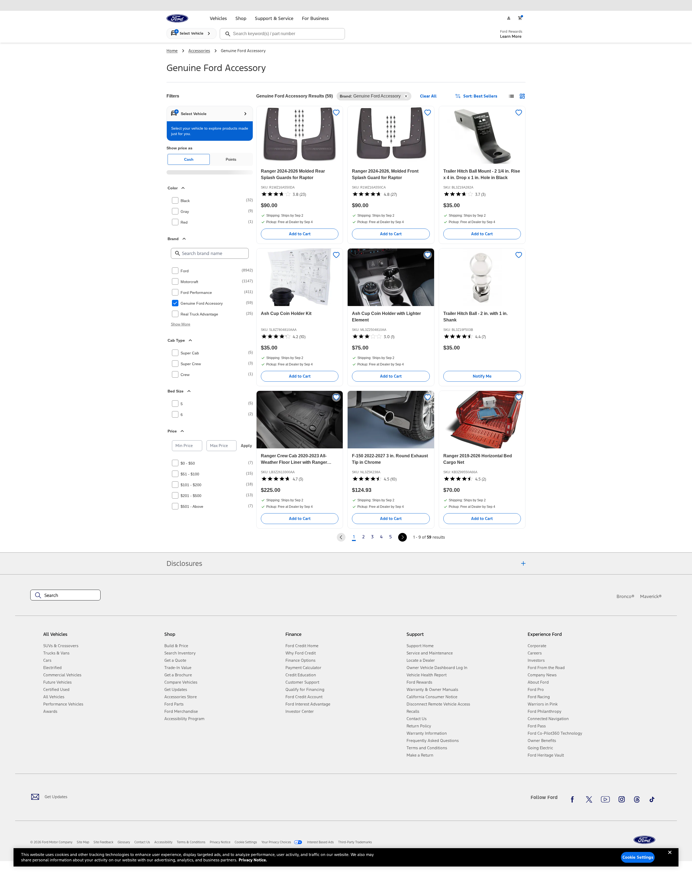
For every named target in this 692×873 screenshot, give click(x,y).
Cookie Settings (638, 857)
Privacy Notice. (253, 859)
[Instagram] (621, 799)
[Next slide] (598, 5)
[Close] (670, 857)
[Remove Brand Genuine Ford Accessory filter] (406, 96)
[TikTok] (652, 799)
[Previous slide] (94, 5)
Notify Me (482, 376)
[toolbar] (346, 5)
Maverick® (651, 596)
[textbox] (65, 595)
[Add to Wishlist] (336, 112)
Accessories (199, 50)
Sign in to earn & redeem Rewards (192, 172)
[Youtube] (605, 799)
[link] (83, 842)
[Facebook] (574, 799)
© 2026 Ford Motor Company (51, 842)
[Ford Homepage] (644, 840)
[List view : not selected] (511, 96)
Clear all (428, 96)
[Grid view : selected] (522, 96)
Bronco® (625, 596)
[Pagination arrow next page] (402, 537)
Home (172, 50)
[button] (222, 636)
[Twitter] (589, 799)
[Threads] (637, 799)
